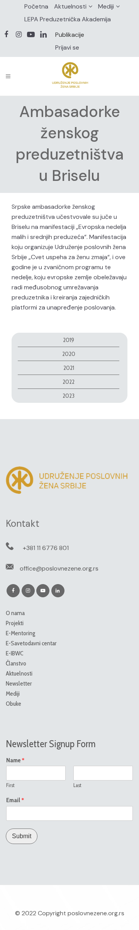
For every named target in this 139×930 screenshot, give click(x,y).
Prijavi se (67, 47)
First (10, 785)
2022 (69, 381)
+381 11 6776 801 (46, 548)
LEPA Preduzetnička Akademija (67, 19)
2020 (68, 354)
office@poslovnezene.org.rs (59, 568)
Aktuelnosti (70, 6)
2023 (69, 395)
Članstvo (16, 663)
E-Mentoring (20, 633)
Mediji (106, 6)
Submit (21, 836)
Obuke (13, 703)
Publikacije (69, 35)
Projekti (15, 623)
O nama (15, 613)
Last (77, 785)
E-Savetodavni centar (31, 643)
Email (15, 800)
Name (15, 760)
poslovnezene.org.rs (96, 913)
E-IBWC (14, 653)
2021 (68, 367)
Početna (36, 6)
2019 (68, 340)
